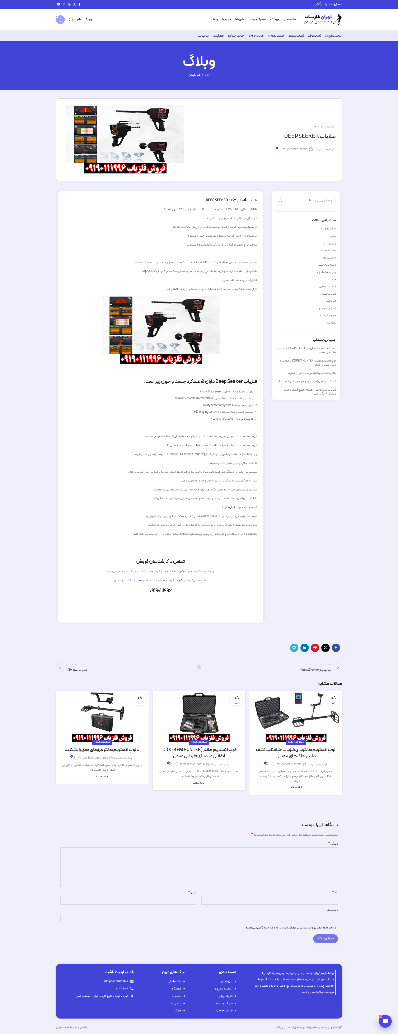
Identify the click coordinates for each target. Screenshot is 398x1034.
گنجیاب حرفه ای (327, 308)
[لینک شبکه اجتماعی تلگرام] (58, 4)
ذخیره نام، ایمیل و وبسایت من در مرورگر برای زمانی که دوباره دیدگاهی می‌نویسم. (289, 928)
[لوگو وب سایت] (321, 19)
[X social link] (74, 4)
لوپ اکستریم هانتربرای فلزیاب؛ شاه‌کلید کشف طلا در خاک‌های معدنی (307, 350)
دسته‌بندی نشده (326, 265)
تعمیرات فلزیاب (141, 580)
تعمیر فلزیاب (328, 250)
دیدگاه (333, 844)
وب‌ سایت (332, 910)
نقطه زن (331, 323)
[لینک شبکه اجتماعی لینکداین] (63, 4)
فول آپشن (194, 75)
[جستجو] (71, 19)
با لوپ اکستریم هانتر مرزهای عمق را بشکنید (312, 373)
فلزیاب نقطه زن (327, 294)
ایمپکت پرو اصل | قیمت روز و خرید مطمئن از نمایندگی (306, 381)
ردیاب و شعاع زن (326, 272)
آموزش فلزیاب (174, 580)
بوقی (333, 236)
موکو (59, 1027)
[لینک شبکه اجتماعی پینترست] (69, 4)
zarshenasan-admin (295, 149)
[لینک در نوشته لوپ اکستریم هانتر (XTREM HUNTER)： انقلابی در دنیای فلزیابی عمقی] (199, 716)
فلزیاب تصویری (327, 287)
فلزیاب (332, 280)
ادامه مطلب (296, 788)
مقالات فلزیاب (328, 316)
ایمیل (192, 892)
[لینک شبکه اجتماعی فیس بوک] (79, 4)
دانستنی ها (329, 258)
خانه (207, 75)
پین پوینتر (330, 243)
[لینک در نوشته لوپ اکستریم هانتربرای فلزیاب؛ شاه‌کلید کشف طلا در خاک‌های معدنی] (295, 716)
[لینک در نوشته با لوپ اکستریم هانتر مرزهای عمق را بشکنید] (102, 716)
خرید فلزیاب (159, 571)
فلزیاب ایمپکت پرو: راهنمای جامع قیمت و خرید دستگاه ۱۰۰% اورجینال (310, 392)
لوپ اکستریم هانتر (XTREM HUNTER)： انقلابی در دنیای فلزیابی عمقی (307, 363)
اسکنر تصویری (328, 229)
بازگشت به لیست (199, 667)
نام (335, 892)
